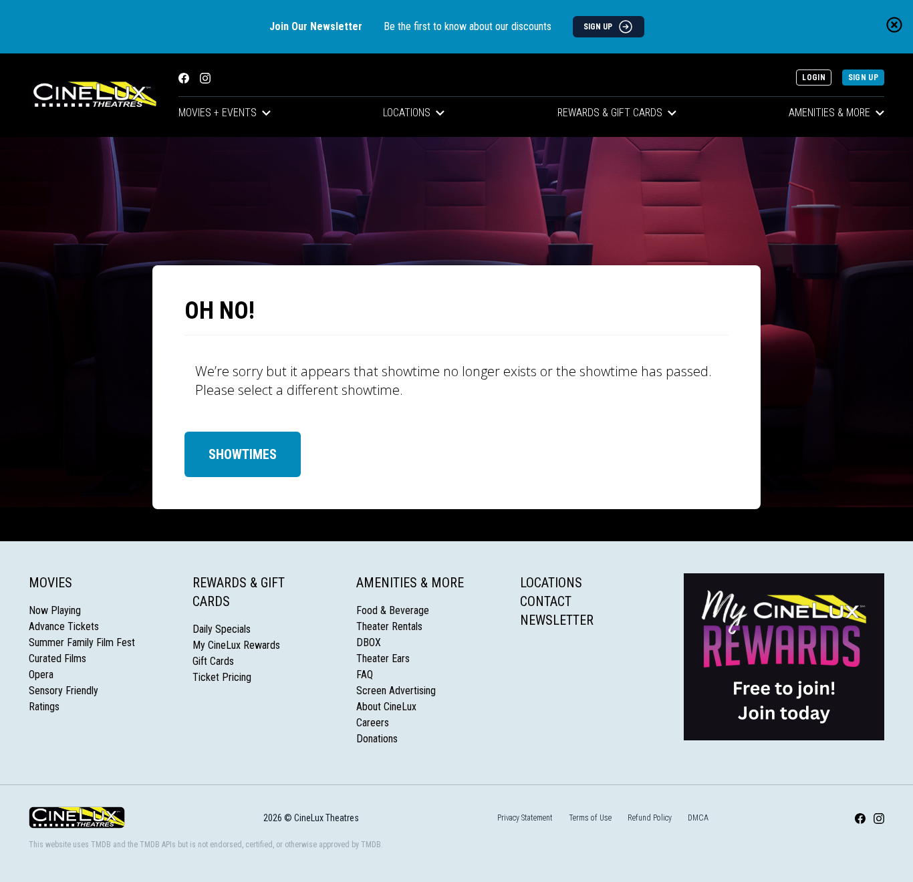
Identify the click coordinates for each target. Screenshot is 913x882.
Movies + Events (217, 112)
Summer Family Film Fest (82, 642)
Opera (41, 674)
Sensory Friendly (63, 690)
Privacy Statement (525, 818)
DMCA (698, 818)
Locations (406, 112)
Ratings (44, 706)
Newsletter (557, 620)
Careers (372, 722)
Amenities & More (829, 112)
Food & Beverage (392, 610)
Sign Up (863, 77)
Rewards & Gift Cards (609, 112)
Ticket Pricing (221, 677)
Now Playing (55, 610)
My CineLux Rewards (236, 645)
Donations (377, 738)
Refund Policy (650, 818)
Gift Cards (213, 661)
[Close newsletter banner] (894, 25)
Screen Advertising (396, 690)
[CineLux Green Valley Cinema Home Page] (93, 95)
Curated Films (57, 658)
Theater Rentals (389, 626)
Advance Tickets (64, 626)
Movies (50, 583)
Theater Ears (383, 658)
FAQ (364, 674)
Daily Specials (221, 629)
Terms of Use (590, 818)
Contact (545, 601)
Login (813, 77)
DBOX (368, 642)
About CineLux (386, 706)
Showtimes (243, 454)
